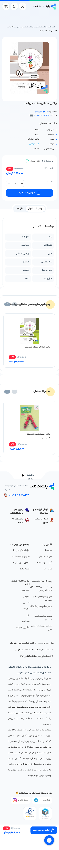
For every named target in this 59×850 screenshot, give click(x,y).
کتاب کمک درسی (40, 27)
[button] (14, 304)
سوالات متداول (45, 556)
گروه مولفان (34, 144)
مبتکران (26, 602)
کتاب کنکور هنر (45, 656)
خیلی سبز (26, 590)
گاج (28, 615)
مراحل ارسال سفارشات (20, 563)
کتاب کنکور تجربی (23, 650)
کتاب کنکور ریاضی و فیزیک (22, 643)
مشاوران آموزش (23, 627)
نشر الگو (26, 621)
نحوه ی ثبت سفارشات (21, 556)
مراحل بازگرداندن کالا (21, 550)
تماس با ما (48, 569)
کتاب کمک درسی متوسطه (22, 27)
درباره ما (48, 550)
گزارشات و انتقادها (44, 563)
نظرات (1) (19, 208)
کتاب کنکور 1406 (27, 656)
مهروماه (26, 609)
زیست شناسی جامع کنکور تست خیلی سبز (41, 588)
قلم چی (26, 596)
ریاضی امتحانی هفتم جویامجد (37, 347)
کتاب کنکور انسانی (43, 650)
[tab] (35, 208)
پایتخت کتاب (52, 27)
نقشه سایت (25, 569)
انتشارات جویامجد (41, 112)
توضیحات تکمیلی (35, 208)
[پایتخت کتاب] (44, 6)
